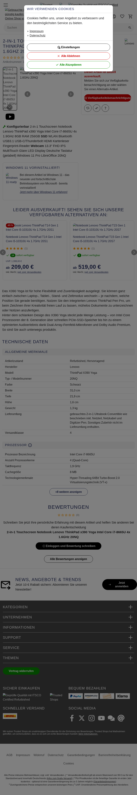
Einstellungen (70, 47)
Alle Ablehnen (70, 56)
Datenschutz (37, 35)
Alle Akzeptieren (71, 64)
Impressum (37, 31)
